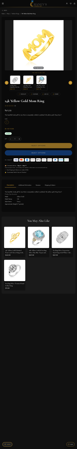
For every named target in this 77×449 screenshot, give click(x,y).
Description (10, 185)
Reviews (38, 185)
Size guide (10, 129)
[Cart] (74, 3)
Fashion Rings (15, 14)
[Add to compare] (22, 238)
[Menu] (2, 3)
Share (56, 94)
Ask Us (46, 94)
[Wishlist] (71, 3)
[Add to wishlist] (22, 234)
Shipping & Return (50, 185)
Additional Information (24, 185)
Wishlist (23, 94)
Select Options (38, 146)
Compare (35, 94)
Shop (8, 14)
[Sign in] (67, 3)
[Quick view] (22, 230)
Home (3, 14)
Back (5, 10)
